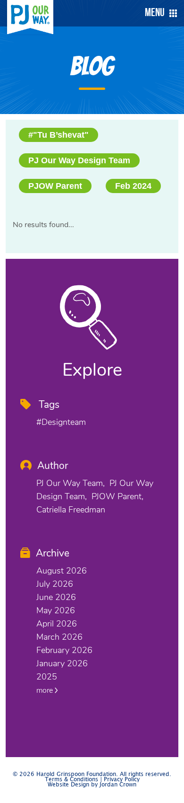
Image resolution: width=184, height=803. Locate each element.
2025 (46, 676)
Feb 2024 (133, 186)
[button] (158, 13)
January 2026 (62, 663)
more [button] (45, 690)
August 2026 (61, 570)
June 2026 (56, 597)
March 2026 (59, 637)
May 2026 (55, 610)
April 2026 (56, 623)
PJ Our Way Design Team (79, 160)
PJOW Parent (55, 186)
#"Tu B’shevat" (58, 135)
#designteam (61, 422)
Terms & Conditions (71, 779)
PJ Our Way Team (69, 483)
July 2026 (54, 584)
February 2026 (64, 650)
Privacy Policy (122, 779)
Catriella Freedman (70, 509)
